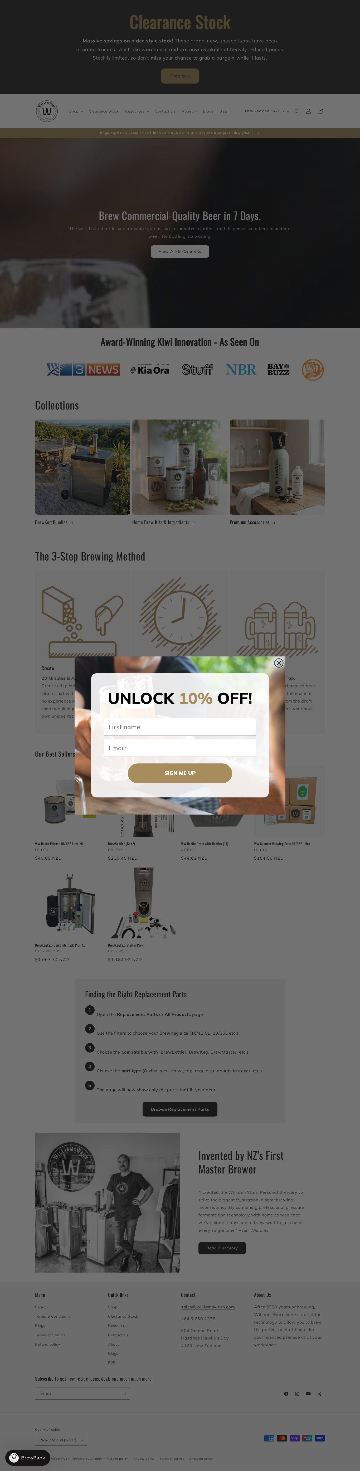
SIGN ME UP (180, 773)
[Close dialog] (278, 663)
